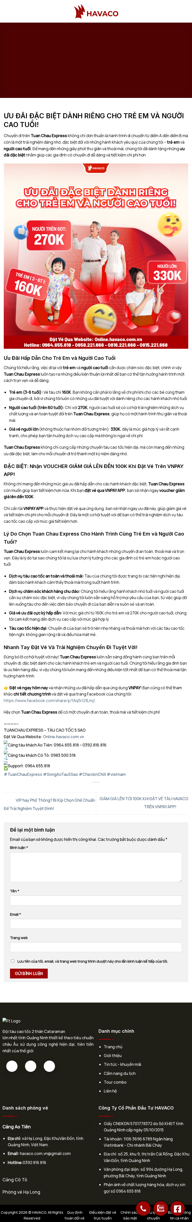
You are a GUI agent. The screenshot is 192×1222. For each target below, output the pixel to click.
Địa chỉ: (14, 1138)
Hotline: (15, 1162)
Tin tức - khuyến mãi (122, 1064)
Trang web (19, 937)
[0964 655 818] (143, 1205)
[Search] (186, 11)
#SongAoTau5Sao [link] (60, 774)
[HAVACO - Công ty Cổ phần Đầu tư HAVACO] (96, 11)
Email (15, 914)
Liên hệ (110, 1091)
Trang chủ (113, 1047)
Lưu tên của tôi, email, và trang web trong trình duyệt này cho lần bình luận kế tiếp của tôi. (93, 961)
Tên (14, 891)
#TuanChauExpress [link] (23, 774)
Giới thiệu (113, 1055)
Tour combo (115, 1082)
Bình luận (19, 847)
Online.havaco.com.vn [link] (63, 736)
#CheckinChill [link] (92, 774)
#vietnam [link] (116, 774)
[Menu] (7, 11)
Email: (13, 1153)
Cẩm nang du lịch (120, 1073)
